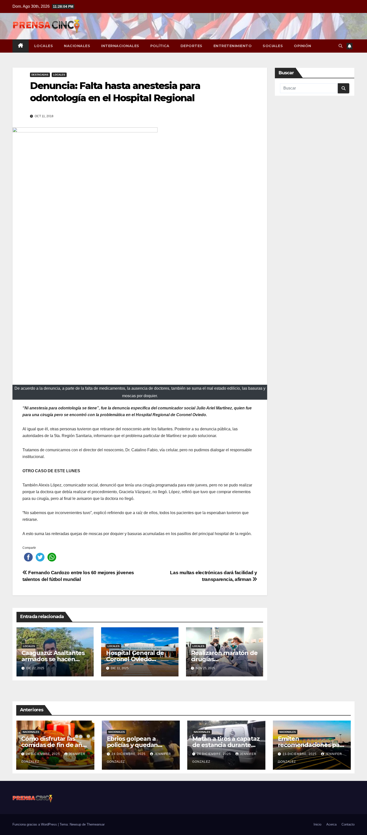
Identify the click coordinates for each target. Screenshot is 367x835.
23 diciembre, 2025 (300, 754)
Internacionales (120, 46)
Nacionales (77, 46)
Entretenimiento (232, 46)
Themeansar (96, 824)
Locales (43, 46)
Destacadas (39, 74)
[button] (341, 46)
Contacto (348, 824)
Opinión (302, 46)
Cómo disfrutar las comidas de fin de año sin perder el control (53, 745)
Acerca (331, 824)
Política (160, 46)
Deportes (191, 46)
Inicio (317, 824)
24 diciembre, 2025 (43, 754)
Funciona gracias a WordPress (35, 824)
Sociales (273, 46)
